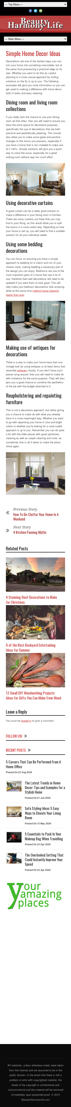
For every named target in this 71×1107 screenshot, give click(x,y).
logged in (26, 721)
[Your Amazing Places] (35, 909)
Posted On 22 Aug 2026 (19, 772)
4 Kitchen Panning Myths (29, 532)
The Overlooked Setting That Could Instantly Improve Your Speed (44, 859)
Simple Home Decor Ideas (33, 53)
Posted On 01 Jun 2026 (38, 798)
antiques (22, 370)
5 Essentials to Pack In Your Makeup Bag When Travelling (44, 836)
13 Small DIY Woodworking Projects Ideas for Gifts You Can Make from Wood (33, 695)
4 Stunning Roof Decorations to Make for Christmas (31, 599)
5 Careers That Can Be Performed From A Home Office (33, 764)
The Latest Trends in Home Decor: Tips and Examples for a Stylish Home (45, 787)
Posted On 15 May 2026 (38, 823)
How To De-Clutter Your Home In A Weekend (36, 517)
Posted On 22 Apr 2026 (38, 844)
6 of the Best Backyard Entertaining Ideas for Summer (31, 647)
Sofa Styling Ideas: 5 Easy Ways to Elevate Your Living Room (43, 813)
